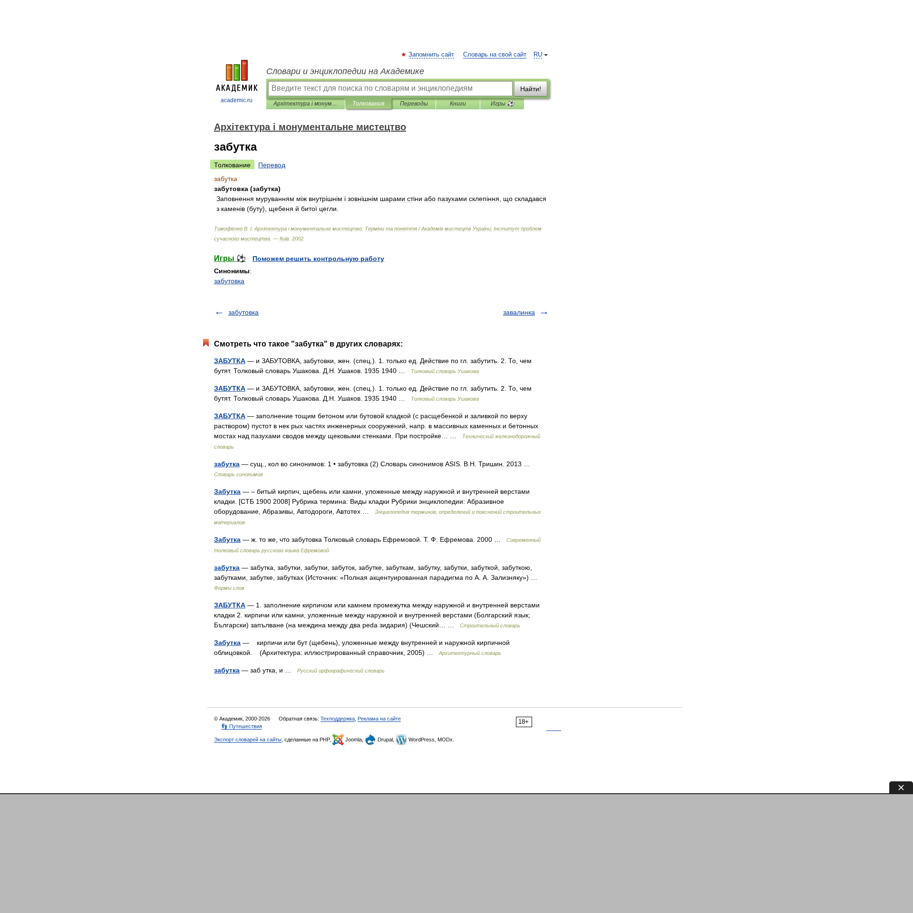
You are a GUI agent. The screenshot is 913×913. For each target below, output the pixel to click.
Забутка (227, 491)
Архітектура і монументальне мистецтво (305, 103)
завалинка (519, 312)
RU (538, 54)
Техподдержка (338, 718)
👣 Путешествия (241, 726)
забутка (227, 464)
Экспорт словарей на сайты (248, 739)
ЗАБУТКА (229, 361)
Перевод (271, 165)
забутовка (229, 281)
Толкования (368, 103)
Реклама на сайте (379, 718)
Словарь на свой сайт (494, 54)
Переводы (414, 103)
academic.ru (237, 100)
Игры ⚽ (502, 103)
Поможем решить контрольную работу (318, 258)
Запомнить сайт (431, 54)
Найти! (530, 89)
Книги (458, 103)
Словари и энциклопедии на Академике (345, 71)
